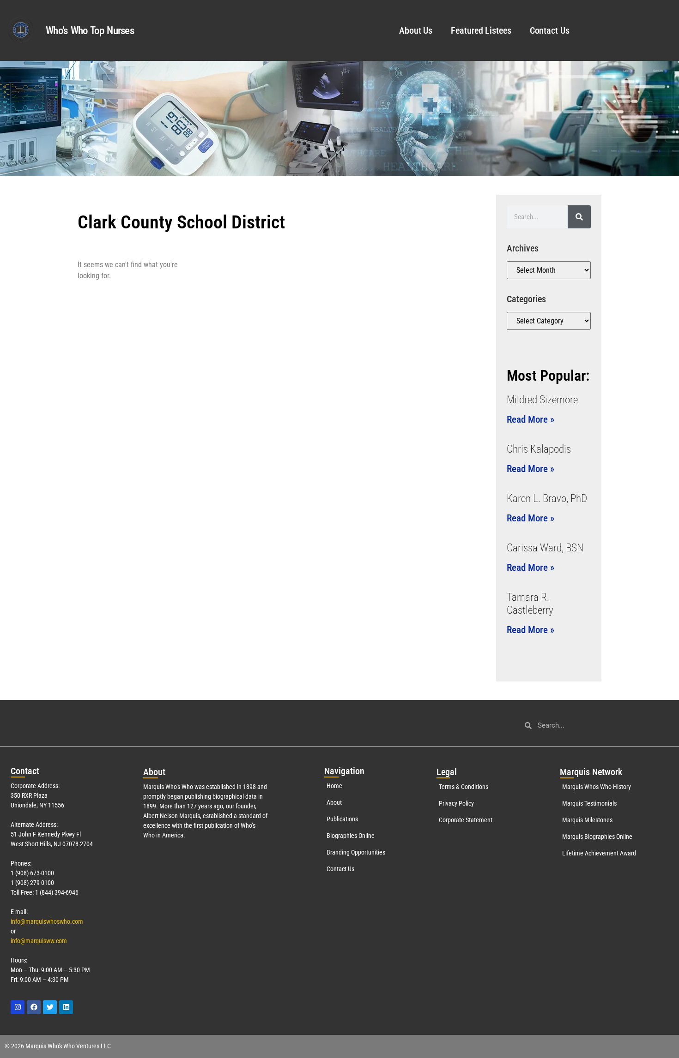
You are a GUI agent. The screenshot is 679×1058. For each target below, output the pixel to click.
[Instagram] (17, 1007)
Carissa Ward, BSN (545, 548)
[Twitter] (50, 1007)
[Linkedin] (66, 1007)
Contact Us (550, 30)
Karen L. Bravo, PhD (547, 498)
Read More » (530, 419)
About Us (415, 30)
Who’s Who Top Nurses (90, 30)
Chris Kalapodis (539, 449)
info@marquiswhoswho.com (47, 921)
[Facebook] (34, 1007)
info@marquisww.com (39, 940)
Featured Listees (481, 30)
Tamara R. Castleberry (530, 603)
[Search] (579, 216)
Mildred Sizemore (542, 400)
